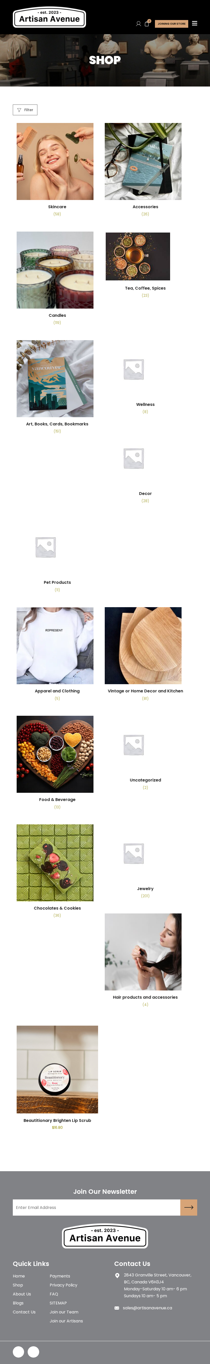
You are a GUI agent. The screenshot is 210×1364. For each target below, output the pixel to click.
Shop (18, 1285)
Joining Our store (171, 24)
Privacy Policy (63, 1285)
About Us (22, 1294)
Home (19, 1276)
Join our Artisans (66, 1321)
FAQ (54, 1294)
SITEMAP (58, 1303)
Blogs (18, 1303)
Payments (60, 1276)
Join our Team (64, 1312)
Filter (28, 109)
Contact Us (24, 1312)
